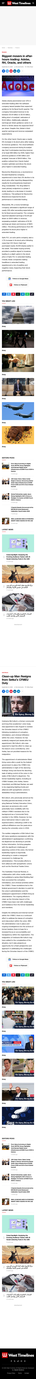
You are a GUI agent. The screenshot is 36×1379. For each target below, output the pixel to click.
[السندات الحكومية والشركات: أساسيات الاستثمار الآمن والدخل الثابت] (18, 602)
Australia (5, 672)
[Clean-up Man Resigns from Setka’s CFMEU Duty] (18, 706)
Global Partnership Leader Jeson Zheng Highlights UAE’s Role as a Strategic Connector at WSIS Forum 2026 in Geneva (22, 497)
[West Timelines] (19, 3)
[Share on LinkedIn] (14, 71)
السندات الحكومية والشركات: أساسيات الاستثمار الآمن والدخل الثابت (18, 615)
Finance (4, 52)
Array (4, 326)
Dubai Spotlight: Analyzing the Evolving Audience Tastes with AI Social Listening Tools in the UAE (18, 557)
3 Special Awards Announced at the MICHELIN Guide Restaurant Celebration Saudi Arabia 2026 (22, 509)
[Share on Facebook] (3, 71)
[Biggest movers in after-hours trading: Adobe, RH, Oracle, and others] (18, 86)
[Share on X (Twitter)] (7, 71)
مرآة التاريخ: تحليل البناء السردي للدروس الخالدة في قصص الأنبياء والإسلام (19, 586)
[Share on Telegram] (18, 71)
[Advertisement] (18, 26)
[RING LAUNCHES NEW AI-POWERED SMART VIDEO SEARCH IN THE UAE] (5, 521)
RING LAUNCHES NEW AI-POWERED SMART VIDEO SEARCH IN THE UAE (22, 520)
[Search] (33, 3)
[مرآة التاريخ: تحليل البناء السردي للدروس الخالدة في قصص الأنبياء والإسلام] (18, 574)
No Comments (20, 67)
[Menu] (3, 3)
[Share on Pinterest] (11, 71)
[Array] (18, 315)
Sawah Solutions (19, 1370)
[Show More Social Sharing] (22, 71)
